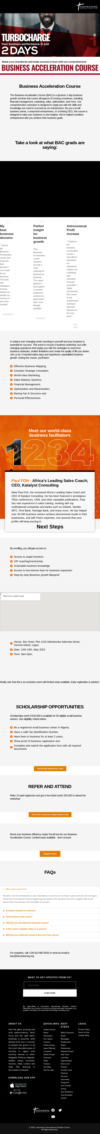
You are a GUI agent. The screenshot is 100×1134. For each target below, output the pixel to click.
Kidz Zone (65, 1054)
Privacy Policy (84, 1029)
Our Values (48, 1039)
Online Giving (49, 1045)
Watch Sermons (67, 1033)
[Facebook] (53, 1110)
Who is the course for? (16, 889)
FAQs (45, 1061)
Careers (46, 1042)
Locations (47, 1051)
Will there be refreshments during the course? (27, 923)
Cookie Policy (83, 1035)
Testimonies (66, 1042)
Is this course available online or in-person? (26, 929)
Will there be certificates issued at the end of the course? (32, 935)
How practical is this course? (19, 917)
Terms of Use (83, 1032)
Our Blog (47, 1067)
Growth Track (66, 1070)
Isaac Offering (49, 1048)
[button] (50, 889)
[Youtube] (53, 1116)
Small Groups (49, 1054)
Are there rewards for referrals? (21, 910)
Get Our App (48, 1070)
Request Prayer (67, 1051)
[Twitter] (60, 1110)
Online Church (49, 1029)
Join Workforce (67, 1092)
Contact (46, 1064)
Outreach (47, 1058)
